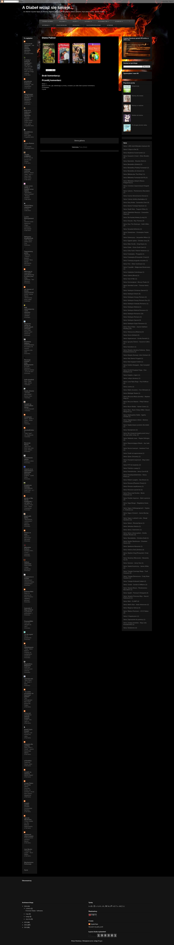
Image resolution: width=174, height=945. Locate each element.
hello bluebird (29, 379)
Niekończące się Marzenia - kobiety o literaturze (29, 96)
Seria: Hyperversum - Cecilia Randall (135, 338)
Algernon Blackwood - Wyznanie (27, 537)
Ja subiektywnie (28, 646)
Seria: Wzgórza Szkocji (130, 608)
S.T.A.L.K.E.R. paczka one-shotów (28, 159)
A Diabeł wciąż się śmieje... (47, 7)
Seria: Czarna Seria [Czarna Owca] (134, 196)
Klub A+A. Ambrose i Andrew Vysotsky (27, 113)
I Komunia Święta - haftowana (34, 910)
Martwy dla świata (137, 95)
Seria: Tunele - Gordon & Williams (134, 584)
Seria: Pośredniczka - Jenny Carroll (134, 471)
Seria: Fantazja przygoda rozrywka (134, 260)
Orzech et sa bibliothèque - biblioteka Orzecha (29, 471)
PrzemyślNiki (28, 621)
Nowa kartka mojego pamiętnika (28, 567)
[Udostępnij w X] (51, 70)
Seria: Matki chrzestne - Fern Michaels (135, 390)
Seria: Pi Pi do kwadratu (131, 465)
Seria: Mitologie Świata (130, 393)
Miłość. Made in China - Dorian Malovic (29, 420)
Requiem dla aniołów (28, 745)
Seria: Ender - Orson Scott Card (133, 247)
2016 (25, 906)
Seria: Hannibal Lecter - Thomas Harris (135, 285)
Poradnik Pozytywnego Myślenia (28, 808)
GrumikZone (28, 132)
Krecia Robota (29, 143)
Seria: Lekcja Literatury (130, 378)
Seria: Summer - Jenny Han (132, 563)
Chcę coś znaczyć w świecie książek (27, 715)
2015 (25, 922)
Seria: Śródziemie (129, 628)
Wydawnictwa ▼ (103, 21)
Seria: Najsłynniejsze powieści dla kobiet (136, 425)
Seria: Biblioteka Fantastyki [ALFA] (134, 177)
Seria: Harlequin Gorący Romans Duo (135, 300)
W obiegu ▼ (119, 21)
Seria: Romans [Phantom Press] (133, 483)
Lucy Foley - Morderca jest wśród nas (28, 331)
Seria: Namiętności (129, 430)
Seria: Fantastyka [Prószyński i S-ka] (135, 257)
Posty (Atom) (83, 147)
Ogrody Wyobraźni (28, 818)
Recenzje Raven (27, 443)
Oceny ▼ (76, 21)
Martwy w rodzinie (137, 105)
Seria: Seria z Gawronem (131, 529)
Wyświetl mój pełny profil (96, 927)
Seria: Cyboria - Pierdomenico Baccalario (136, 191)
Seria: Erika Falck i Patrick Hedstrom (135, 250)
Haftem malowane (27, 562)
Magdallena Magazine (28, 664)
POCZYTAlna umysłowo (28, 206)
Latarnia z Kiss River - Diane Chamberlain (28, 506)
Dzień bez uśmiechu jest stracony (28, 668)
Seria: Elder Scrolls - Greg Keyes (133, 244)
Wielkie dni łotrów (137, 115)
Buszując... (76, 25)
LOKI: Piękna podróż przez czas (28, 241)
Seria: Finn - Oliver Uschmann (133, 264)
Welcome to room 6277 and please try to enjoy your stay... (29, 275)
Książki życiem (26, 804)
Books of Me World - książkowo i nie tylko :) (28, 500)
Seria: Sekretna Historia (131, 526)
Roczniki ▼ (63, 21)
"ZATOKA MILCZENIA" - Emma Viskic (28, 394)
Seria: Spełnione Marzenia (131, 546)
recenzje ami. (28, 678)
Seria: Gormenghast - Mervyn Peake (135, 282)
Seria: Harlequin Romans (131, 317)
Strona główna (47, 21)
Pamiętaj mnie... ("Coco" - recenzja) (29, 552)
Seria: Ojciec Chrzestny (130, 456)
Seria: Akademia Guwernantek (133, 153)
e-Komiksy (28, 760)
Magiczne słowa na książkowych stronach (28, 326)
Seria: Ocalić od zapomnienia (132, 453)
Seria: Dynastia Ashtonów (131, 229)
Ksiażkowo (28, 417)
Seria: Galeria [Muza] (130, 275)
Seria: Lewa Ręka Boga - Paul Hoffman (135, 381)
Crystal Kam (94, 924)
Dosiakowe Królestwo (28, 82)
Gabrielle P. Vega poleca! (28, 609)
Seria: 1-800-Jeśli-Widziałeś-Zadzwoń (135, 146)
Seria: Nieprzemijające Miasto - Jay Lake (136, 443)
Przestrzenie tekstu (28, 458)
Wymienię (110, 25)
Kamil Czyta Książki (28, 730)
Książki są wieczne (27, 772)
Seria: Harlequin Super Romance (133, 323)
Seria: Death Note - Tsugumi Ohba (134, 209)
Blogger (100, 941)
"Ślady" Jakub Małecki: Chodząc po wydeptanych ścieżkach (28, 652)
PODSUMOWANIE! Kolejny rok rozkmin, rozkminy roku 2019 (29, 348)
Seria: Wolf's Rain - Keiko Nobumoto (135, 604)
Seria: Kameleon (128, 347)
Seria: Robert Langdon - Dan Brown (134, 480)
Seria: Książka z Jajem (130, 375)
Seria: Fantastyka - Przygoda (132, 254)
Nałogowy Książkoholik (28, 237)
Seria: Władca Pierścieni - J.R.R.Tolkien (136, 611)
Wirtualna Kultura (27, 548)
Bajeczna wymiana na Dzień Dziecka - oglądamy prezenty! (29, 596)
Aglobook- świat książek (28, 835)
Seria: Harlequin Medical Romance (134, 310)
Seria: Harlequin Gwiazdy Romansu (134, 303)
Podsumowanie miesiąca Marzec (28, 839)
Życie (26, 870)
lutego (28, 916)
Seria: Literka (127, 386)
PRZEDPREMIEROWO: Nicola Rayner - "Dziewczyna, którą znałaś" (29, 296)
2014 (25, 925)
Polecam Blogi (61, 25)
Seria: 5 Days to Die (129, 149)
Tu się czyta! (28, 634)
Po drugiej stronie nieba (139, 125)
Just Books (28, 849)
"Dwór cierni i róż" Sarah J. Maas (28, 682)
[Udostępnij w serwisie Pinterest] (54, 70)
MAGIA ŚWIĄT (28, 775)
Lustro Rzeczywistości (29, 218)
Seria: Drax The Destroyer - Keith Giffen (136, 224)
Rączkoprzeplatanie (93, 25)
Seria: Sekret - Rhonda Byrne (132, 523)
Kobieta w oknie (29, 461)
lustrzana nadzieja (27, 170)
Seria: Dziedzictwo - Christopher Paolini (136, 232)
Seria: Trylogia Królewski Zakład (133, 581)
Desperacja (135, 86)
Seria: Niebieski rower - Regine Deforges (136, 438)
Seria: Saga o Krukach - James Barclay (135, 513)
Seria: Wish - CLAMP (130, 601)
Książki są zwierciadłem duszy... (28, 405)
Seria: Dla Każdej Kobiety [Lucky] (133, 217)
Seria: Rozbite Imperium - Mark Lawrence (136, 498)
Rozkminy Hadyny (27, 342)
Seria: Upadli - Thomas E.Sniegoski (134, 593)
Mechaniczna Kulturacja (28, 863)
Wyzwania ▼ (46, 25)
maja (27, 914)
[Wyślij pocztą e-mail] (47, 70)
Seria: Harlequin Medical (131, 307)
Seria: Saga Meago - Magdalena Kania (135, 503)
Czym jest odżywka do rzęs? (27, 624)
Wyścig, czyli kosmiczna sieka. (28, 734)
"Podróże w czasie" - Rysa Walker (28, 852)
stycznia (28, 919)
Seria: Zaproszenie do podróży (133, 619)
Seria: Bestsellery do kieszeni (132, 171)
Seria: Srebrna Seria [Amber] (132, 549)
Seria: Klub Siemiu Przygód (132, 358)
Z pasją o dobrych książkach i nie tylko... (28, 62)
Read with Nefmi (27, 517)
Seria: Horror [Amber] (130, 335)
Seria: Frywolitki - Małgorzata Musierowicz (136, 267)
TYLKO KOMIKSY (27, 155)
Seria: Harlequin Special (131, 320)
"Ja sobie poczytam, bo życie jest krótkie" (29, 694)
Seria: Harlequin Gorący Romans (133, 297)
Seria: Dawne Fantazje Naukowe (133, 206)
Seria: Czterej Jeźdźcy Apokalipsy (134, 199)
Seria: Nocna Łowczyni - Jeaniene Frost (136, 448)
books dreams (29, 391)
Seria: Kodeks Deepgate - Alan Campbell (136, 365)
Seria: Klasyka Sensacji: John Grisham (135, 355)
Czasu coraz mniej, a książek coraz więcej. (29, 188)
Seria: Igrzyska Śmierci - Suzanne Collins (136, 342)
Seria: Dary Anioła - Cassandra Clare (135, 202)
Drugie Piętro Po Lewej (28, 784)
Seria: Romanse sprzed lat (131, 490)
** (129, 21)
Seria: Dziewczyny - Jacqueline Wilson (135, 237)
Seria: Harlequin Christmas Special (134, 290)
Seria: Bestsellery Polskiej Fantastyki (135, 167)
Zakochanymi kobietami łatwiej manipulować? (29, 581)
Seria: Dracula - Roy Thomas (132, 221)
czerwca (28, 908)
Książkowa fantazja (28, 486)
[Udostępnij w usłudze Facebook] (52, 70)
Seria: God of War (129, 279)
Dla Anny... (27, 52)
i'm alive (26, 209)
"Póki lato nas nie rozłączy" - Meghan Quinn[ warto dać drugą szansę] (29, 70)
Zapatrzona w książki (29, 577)
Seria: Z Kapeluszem (130, 616)
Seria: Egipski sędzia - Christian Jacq (135, 240)
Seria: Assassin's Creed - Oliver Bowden (136, 156)
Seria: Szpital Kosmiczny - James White (136, 566)
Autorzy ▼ (88, 21)
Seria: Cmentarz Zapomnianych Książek (136, 186)
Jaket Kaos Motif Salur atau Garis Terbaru (29, 448)
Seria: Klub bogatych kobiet (132, 362)
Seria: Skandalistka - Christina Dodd (134, 538)
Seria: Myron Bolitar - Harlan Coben (134, 406)
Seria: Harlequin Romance (131, 313)
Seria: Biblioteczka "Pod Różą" (133, 174)
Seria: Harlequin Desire (130, 294)
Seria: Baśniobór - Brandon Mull (133, 161)
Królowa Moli (28, 591)
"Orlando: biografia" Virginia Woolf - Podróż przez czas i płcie (28, 120)
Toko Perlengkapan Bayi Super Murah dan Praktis (28, 702)
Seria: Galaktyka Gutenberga (132, 272)
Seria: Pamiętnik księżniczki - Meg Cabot (136, 460)
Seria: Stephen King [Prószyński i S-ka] (135, 553)
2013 (25, 927)
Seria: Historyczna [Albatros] (132, 332)
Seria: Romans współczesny (132, 486)
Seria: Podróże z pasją (130, 468)
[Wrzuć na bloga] (49, 70)
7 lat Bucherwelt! (29, 409)
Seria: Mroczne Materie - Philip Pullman (136, 401)
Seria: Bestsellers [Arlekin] (131, 164)
